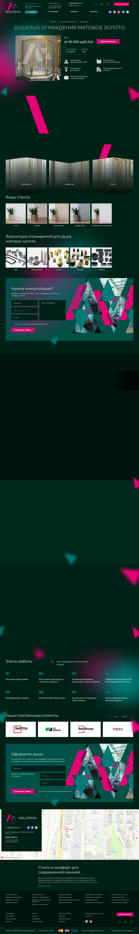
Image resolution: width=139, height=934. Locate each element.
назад (116, 364)
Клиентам (74, 11)
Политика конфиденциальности (92, 930)
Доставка (62, 921)
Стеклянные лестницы (119, 894)
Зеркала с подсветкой (40, 904)
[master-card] (60, 930)
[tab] (37, 420)
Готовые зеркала (11, 894)
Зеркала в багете (12, 902)
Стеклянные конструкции (94, 902)
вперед (124, 364)
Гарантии (62, 916)
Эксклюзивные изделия (120, 902)
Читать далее (44, 886)
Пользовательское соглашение (122, 930)
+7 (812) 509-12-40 (75, 3)
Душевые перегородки (14, 897)
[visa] (74, 930)
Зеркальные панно (65, 902)
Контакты (94, 11)
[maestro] (67, 930)
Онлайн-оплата (37, 921)
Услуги (34, 916)
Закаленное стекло (12, 900)
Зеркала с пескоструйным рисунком (41, 900)
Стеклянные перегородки (121, 900)
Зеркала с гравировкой (40, 897)
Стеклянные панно (118, 897)
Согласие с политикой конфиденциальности (31, 324)
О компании (53, 11)
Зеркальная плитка (65, 897)
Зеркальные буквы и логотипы (69, 900)
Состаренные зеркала (92, 897)
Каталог (35, 913)
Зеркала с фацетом (65, 894)
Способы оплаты (64, 919)
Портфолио (36, 919)
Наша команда (11, 919)
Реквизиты (9, 846)
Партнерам (10, 916)
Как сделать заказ (65, 913)
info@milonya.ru (73, 5)
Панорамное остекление (94, 894)
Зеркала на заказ (38, 894)
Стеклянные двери (91, 900)
